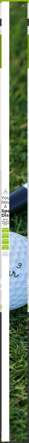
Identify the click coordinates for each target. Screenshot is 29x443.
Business (5, 235)
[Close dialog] (23, 6)
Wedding (5, 230)
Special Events (5, 241)
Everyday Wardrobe (5, 247)
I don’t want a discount (5, 253)
